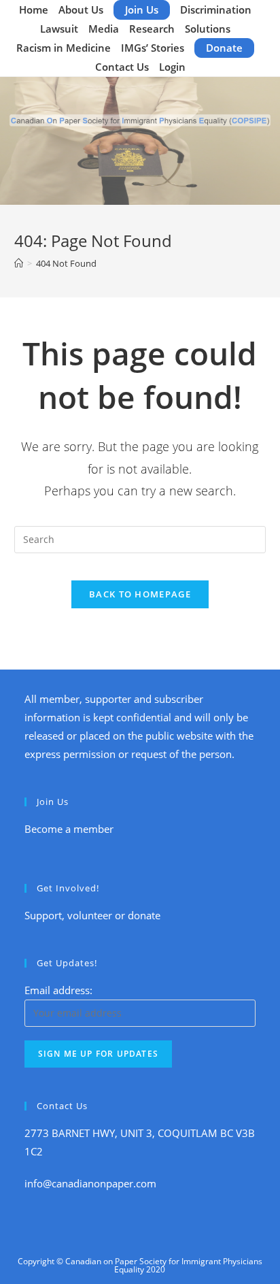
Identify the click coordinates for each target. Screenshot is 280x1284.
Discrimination (215, 9)
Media (103, 28)
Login (172, 66)
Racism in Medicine (63, 47)
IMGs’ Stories (152, 47)
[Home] (18, 263)
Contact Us (122, 66)
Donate (224, 47)
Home (33, 9)
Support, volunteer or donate (92, 915)
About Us (80, 9)
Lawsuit (59, 28)
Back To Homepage (140, 594)
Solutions (207, 28)
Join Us (141, 9)
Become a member (68, 829)
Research (152, 28)
